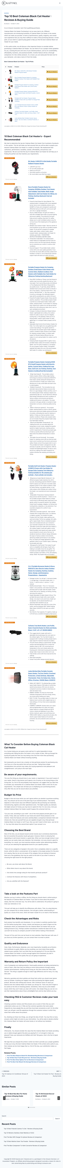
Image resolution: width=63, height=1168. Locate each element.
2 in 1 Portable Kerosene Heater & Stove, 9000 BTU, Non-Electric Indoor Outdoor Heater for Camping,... (26, 106)
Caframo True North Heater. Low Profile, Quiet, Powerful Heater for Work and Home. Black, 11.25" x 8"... (27, 113)
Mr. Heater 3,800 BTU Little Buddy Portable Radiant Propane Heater (42, 162)
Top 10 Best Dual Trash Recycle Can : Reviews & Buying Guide (26, 1057)
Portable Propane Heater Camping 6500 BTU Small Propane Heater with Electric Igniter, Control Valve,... (27, 93)
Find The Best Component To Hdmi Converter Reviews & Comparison (25, 1145)
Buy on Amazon (53, 71)
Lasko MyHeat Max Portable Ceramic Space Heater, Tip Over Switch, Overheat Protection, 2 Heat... (27, 119)
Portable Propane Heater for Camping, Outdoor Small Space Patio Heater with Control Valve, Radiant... (26, 86)
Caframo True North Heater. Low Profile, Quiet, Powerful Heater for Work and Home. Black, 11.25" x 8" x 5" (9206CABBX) (42, 628)
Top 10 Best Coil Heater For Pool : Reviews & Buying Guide (47, 1074)
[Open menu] (59, 3)
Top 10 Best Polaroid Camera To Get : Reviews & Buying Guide (23, 1128)
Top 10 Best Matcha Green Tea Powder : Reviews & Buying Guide (24, 1141)
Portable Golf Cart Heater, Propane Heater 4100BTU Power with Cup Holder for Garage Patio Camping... (27, 99)
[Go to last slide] (4, 1098)
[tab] (28, 1107)
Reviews (6, 13)
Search (4, 1116)
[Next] (58, 1098)
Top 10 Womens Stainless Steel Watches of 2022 (19, 1133)
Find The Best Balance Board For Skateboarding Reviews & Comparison (29, 1055)
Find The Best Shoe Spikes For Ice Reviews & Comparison (25, 1060)
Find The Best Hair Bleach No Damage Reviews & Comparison (26, 1062)
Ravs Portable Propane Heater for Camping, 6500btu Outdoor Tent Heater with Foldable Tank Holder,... (27, 79)
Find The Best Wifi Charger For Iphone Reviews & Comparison (23, 1137)
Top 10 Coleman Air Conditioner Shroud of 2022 (15, 1074)
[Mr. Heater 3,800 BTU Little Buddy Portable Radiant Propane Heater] (10, 71)
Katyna (7, 23)
